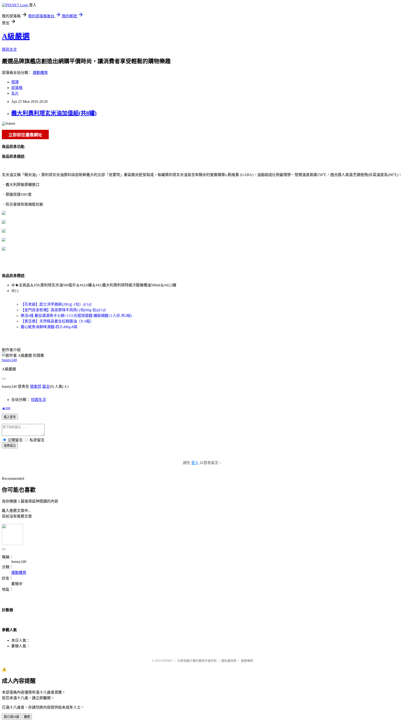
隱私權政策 (228, 660)
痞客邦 (35, 386)
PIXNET (167, 660)
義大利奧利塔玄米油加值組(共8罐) (54, 113)
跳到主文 (9, 49)
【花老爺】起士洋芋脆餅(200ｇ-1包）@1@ (56, 304)
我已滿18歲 (11, 716)
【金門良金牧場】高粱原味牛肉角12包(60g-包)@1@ (63, 310)
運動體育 (40, 73)
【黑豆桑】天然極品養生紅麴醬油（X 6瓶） (57, 321)
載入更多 (10, 417)
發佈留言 (10, 445)
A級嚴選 (16, 36)
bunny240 (9, 360)
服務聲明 (247, 660)
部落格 (16, 88)
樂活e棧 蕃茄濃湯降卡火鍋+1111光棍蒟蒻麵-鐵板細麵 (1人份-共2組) (76, 316)
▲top (6, 408)
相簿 (15, 82)
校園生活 (38, 400)
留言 (46, 386)
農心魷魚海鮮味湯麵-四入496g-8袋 (49, 327)
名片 (15, 93)
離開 (27, 716)
